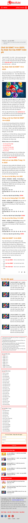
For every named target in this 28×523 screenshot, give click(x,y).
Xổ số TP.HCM (6, 373)
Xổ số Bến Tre (5, 374)
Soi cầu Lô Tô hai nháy (8, 147)
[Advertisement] (14, 25)
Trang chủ (4, 40)
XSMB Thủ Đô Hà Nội (7, 367)
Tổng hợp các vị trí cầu (8, 149)
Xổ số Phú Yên (6, 423)
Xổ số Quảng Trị (6, 427)
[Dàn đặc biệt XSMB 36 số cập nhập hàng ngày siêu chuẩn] (4, 482)
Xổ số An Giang (6, 382)
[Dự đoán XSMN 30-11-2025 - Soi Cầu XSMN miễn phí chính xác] (4, 459)
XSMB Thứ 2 (5, 356)
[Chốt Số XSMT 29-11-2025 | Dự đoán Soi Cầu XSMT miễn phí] (5, 294)
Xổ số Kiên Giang (6, 390)
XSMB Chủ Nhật (6, 365)
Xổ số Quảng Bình (6, 430)
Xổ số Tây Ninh (6, 379)
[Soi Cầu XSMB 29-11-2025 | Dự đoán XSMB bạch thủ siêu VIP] (4, 469)
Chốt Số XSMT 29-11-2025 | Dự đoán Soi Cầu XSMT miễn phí (18, 294)
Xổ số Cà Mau (5, 398)
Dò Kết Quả (14, 445)
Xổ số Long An (6, 392)
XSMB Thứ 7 (5, 363)
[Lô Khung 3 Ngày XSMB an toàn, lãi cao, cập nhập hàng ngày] (4, 492)
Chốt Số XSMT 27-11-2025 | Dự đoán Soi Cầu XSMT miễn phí (18, 316)
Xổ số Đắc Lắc (6, 412)
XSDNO (22, 234)
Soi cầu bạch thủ (7, 145)
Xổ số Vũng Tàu (6, 393)
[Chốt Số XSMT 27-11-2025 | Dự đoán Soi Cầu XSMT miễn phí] (5, 316)
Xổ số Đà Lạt (5, 399)
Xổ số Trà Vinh (6, 402)
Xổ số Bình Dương (6, 384)
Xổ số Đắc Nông (6, 429)
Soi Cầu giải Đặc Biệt (8, 144)
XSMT (18, 518)
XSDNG (21, 195)
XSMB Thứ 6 (5, 362)
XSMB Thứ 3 (5, 357)
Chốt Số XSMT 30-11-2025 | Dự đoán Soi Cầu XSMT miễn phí (18, 284)
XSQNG (23, 215)
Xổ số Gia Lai (5, 415)
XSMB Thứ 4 (5, 359)
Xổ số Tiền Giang (6, 377)
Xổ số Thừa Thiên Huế (7, 418)
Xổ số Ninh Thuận (6, 421)
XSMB (9, 518)
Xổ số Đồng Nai (6, 376)
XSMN (13, 518)
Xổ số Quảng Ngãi (6, 424)
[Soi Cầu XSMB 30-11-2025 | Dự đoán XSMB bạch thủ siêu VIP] (4, 454)
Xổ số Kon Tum (6, 416)
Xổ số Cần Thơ (6, 387)
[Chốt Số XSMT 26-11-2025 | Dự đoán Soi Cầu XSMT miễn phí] (5, 327)
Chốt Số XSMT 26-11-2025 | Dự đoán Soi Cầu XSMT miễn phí (18, 327)
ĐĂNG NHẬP (20, 7)
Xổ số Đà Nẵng (6, 413)
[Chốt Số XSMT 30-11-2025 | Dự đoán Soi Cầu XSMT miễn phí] (5, 284)
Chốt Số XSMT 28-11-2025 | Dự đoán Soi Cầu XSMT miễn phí (18, 305)
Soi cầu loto (6, 150)
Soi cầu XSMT (11, 40)
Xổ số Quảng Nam (6, 426)
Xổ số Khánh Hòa (6, 420)
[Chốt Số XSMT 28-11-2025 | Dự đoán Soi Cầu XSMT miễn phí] (5, 305)
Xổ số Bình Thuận (6, 396)
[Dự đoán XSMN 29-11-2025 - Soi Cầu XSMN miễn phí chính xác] (4, 474)
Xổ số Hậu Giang (6, 404)
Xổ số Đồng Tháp (6, 388)
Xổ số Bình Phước (6, 385)
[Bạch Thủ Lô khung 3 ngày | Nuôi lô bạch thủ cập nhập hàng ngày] (4, 487)
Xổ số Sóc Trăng (6, 401)
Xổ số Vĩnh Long (6, 381)
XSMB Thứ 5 (5, 360)
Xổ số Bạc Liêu (6, 395)
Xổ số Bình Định (6, 410)
